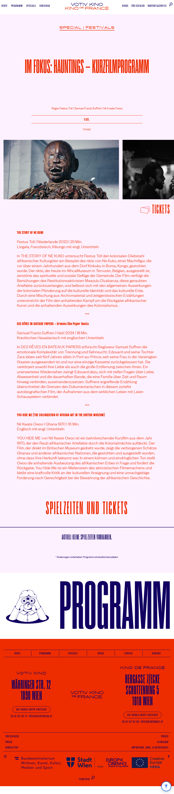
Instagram (5, 756)
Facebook (168, 756)
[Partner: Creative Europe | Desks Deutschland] (148, 762)
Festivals (100, 28)
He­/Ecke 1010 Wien (142, 690)
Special (70, 28)
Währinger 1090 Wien (31, 690)
